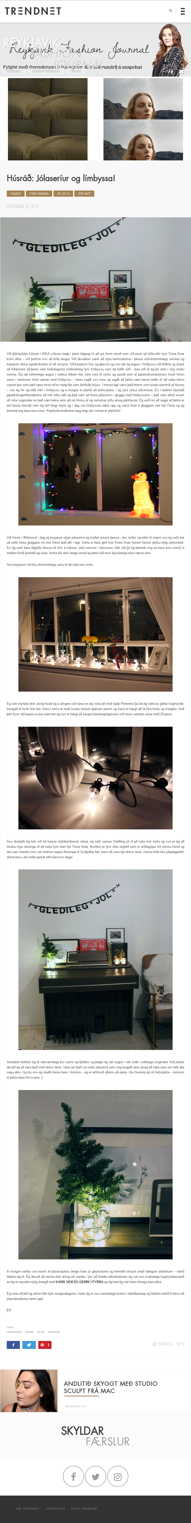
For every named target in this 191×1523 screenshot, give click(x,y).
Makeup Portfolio (46, 71)
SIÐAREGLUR (55, 1508)
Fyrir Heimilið (39, 193)
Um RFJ (76, 71)
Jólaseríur (54, 1332)
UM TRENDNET (28, 1508)
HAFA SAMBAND (84, 1508)
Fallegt (15, 193)
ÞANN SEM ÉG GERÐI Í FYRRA (79, 1282)
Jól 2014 (63, 193)
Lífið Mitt (84, 193)
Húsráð (29, 1332)
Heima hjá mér (14, 1332)
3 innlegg (166, 1344)
